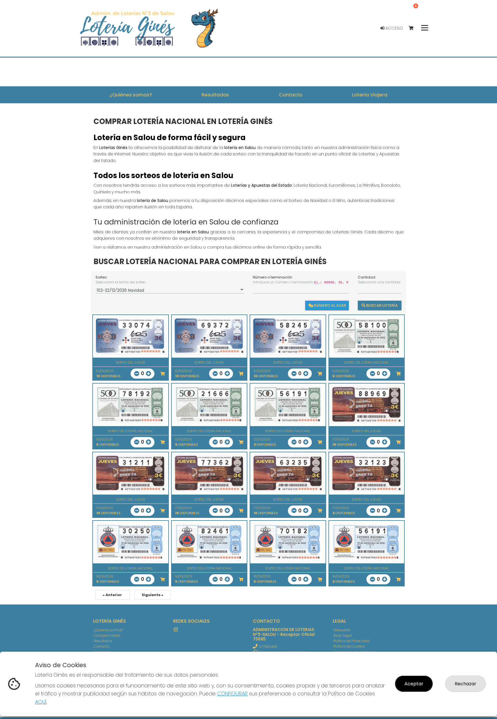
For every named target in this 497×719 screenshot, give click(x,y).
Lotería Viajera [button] (369, 94)
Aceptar (413, 683)
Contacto (101, 646)
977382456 (268, 646)
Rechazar (465, 683)
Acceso (393, 28)
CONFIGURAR (232, 693)
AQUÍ (41, 701)
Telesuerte (341, 630)
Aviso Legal (342, 635)
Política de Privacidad (351, 640)
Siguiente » (152, 594)
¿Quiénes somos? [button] (131, 94)
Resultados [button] (215, 94)
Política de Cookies (348, 646)
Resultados (103, 640)
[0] (414, 28)
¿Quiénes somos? (108, 630)
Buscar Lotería (381, 305)
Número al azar (329, 305)
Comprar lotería (107, 635)
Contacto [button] (290, 94)
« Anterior (113, 594)
